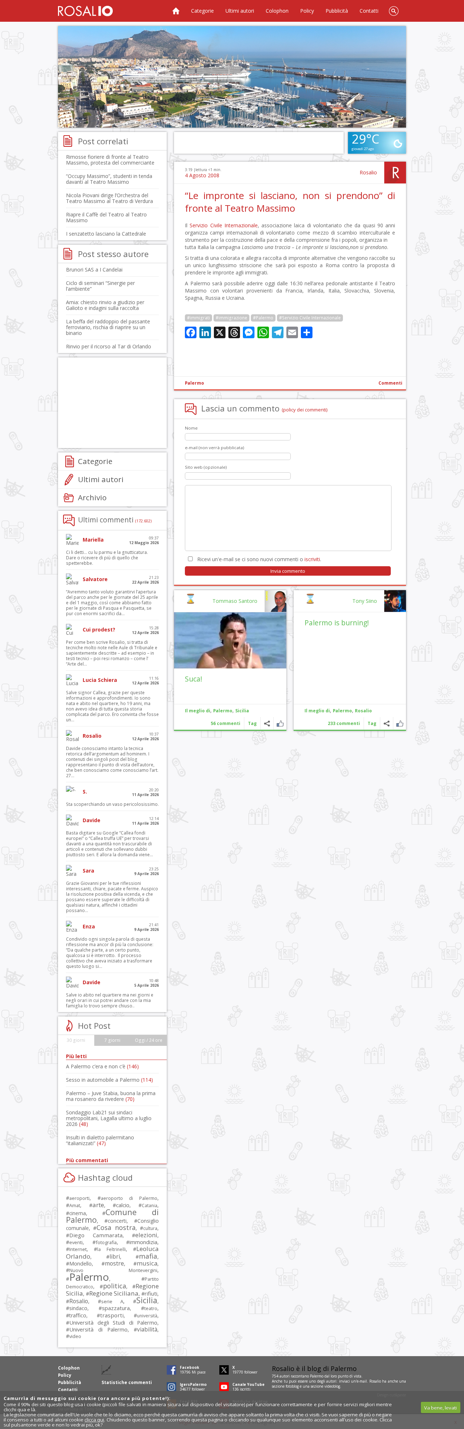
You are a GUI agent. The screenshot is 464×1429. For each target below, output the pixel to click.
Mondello (80, 1263)
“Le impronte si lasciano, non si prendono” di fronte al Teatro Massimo (290, 202)
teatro (150, 1308)
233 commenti (344, 723)
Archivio (92, 497)
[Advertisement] (232, 77)
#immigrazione (231, 318)
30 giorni (76, 1040)
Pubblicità (337, 10)
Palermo (194, 383)
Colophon (277, 10)
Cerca (393, 11)
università (147, 1316)
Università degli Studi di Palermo (113, 1322)
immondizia (143, 1242)
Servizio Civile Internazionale (224, 225)
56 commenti (225, 723)
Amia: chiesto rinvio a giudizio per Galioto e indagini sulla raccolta (105, 305)
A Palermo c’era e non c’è (102, 1066)
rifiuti (151, 1293)
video (75, 1336)
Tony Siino (364, 600)
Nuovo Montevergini (113, 1270)
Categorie (202, 10)
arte (98, 1205)
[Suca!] (230, 640)
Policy (307, 10)
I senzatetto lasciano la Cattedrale (106, 233)
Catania (149, 1205)
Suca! (193, 679)
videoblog (332, 1386)
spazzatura (116, 1308)
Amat (74, 1205)
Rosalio (368, 172)
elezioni (146, 1235)
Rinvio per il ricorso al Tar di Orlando (108, 346)
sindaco (78, 1308)
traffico (77, 1315)
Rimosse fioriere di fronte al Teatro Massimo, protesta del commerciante (110, 159)
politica (114, 1285)
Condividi (386, 723)
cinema (77, 1213)
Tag (372, 723)
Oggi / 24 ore (148, 1040)
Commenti (390, 383)
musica (147, 1263)
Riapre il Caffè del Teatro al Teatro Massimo (106, 217)
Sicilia (242, 711)
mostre (114, 1263)
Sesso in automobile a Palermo (109, 1079)
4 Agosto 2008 (202, 175)
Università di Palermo (98, 1329)
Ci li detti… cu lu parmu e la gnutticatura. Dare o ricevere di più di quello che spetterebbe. (107, 557)
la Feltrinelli (111, 1249)
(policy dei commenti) (305, 409)
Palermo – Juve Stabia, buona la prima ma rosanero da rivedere (111, 1096)
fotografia (106, 1242)
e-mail (362, 1381)
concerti (117, 1220)
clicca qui (94, 1419)
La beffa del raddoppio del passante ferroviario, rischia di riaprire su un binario (108, 327)
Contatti (369, 10)
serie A (112, 1301)
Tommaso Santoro (234, 600)
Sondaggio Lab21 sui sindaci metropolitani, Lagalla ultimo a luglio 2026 (109, 1118)
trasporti (112, 1315)
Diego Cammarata (96, 1235)
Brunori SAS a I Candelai (94, 269)
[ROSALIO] (85, 11)
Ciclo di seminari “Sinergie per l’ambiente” (100, 285)
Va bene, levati (440, 1407)
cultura (150, 1228)
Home (175, 11)
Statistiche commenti (127, 1382)
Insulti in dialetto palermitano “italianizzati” (100, 1140)
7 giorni (112, 1040)
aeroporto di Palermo (129, 1198)
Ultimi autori (239, 10)
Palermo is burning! (336, 622)
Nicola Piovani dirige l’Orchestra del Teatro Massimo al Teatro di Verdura (109, 198)
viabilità (147, 1329)
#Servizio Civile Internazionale (310, 318)
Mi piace (399, 723)
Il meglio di (317, 711)
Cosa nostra (115, 1227)
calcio (122, 1205)
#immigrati (198, 318)
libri (114, 1256)
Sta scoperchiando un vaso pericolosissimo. (112, 804)
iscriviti (312, 559)
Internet (78, 1249)
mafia (148, 1255)
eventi (76, 1242)
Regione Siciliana (113, 1293)
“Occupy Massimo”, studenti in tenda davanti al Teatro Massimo (109, 179)
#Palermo (263, 318)
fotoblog (292, 1386)
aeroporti (79, 1198)
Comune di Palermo (112, 1216)
